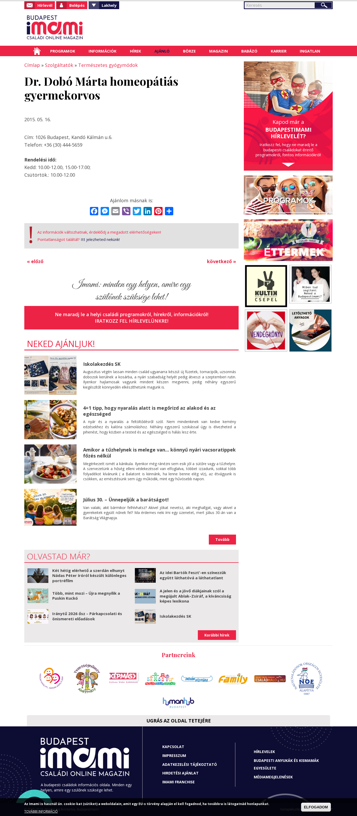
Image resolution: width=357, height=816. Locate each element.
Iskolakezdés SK (101, 364)
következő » (221, 261)
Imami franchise (178, 781)
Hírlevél (44, 5)
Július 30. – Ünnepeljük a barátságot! (126, 499)
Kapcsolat (173, 746)
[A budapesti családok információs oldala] (72, 27)
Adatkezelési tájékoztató (189, 764)
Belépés (77, 5)
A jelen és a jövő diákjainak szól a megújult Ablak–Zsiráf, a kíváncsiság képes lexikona (195, 596)
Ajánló (162, 51)
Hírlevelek (264, 751)
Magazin (218, 51)
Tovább (222, 539)
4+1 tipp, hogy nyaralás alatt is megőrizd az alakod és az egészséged (149, 411)
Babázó (249, 51)
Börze (189, 51)
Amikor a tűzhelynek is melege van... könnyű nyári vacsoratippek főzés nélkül (159, 453)
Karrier (278, 51)
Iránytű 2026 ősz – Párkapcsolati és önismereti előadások (87, 616)
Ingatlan (310, 51)
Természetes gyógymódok (108, 65)
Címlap (37, 51)
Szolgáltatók (59, 65)
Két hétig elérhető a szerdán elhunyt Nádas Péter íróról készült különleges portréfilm (89, 575)
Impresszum (174, 755)
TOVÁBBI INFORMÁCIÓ (41, 811)
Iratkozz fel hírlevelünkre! (131, 321)
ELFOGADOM (316, 807)
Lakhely (109, 5)
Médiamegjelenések (273, 776)
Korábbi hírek (216, 635)
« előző (35, 261)
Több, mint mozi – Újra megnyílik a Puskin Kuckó (86, 596)
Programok (62, 51)
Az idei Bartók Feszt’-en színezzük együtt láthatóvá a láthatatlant (193, 575)
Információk (103, 51)
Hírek (135, 51)
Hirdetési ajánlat (180, 773)
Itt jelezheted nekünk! (100, 239)
